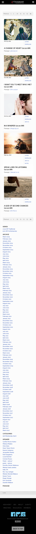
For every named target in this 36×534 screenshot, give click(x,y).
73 (27, 13)
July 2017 (5, 422)
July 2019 (5, 370)
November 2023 (8, 271)
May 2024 (6, 258)
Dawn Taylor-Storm (9, 448)
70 (17, 13)
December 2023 (8, 269)
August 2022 (6, 303)
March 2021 (6, 340)
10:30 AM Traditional (9, 229)
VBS (14, 504)
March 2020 (6, 353)
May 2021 (5, 336)
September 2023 (8, 275)
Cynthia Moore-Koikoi (9, 442)
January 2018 (7, 409)
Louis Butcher (7, 457)
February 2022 (7, 316)
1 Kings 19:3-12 (14, 128)
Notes (26, 163)
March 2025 (6, 237)
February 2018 (7, 406)
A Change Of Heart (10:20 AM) (17, 48)
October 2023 (7, 273)
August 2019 (6, 368)
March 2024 (6, 262)
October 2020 (7, 351)
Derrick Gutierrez (8, 450)
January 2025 (7, 241)
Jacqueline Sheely (8, 452)
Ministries (7, 508)
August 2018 (6, 394)
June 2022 (6, 308)
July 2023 (5, 280)
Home (4, 493)
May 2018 (5, 400)
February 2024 (7, 265)
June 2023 (6, 282)
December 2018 (8, 385)
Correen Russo (7, 459)
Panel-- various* (7, 461)
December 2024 (8, 243)
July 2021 (5, 331)
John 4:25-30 (14, 89)
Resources (17, 508)
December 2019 (8, 359)
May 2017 (5, 426)
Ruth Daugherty (7, 454)
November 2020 (8, 348)
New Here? (7, 504)
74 (30, 13)
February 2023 (7, 290)
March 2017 (6, 430)
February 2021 (7, 342)
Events (28, 504)
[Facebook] (13, 514)
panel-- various (7, 463)
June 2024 (6, 256)
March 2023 (6, 288)
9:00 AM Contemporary (10, 231)
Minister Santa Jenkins (9, 467)
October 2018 (7, 389)
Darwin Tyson (7, 476)
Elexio (18, 521)
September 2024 (8, 249)
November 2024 (8, 245)
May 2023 (5, 284)
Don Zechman (7, 480)
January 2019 (7, 383)
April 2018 (6, 402)
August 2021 (6, 329)
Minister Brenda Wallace (10, 474)
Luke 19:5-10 (13, 51)
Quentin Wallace (8, 482)
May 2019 (5, 374)
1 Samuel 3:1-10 (14, 172)
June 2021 (6, 333)
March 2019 (6, 379)
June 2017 (6, 424)
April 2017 (6, 428)
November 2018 (8, 387)
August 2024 (6, 252)
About (20, 504)
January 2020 (7, 357)
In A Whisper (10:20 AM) (14, 126)
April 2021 (6, 338)
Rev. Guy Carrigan (8, 472)
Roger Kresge (7, 478)
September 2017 (8, 417)
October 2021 (7, 325)
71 (20, 13)
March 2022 (6, 314)
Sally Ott (5, 469)
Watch (27, 121)
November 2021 (8, 323)
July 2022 (5, 305)
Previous (6, 13)
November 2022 (8, 297)
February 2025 (7, 239)
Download (28, 44)
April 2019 (6, 376)
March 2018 (6, 404)
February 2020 (7, 355)
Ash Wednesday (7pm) (9, 436)
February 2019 (7, 381)
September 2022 (8, 301)
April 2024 (6, 260)
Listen (27, 41)
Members (27, 508)
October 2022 (7, 299)
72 (24, 13)
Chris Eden (6, 446)
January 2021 (6, 344)
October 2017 (7, 415)
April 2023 (6, 286)
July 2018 (5, 396)
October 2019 (7, 363)
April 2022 (6, 312)
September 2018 (8, 391)
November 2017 (8, 413)
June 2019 (6, 372)
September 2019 (8, 366)
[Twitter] (18, 514)
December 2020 (8, 346)
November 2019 (8, 361)
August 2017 (6, 419)
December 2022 (8, 295)
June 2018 (6, 398)
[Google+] (23, 514)
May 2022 (5, 310)
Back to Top (18, 529)
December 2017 (8, 411)
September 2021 (8, 327)
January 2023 (7, 293)
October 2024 (7, 247)
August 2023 (6, 277)
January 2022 (7, 318)
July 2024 (5, 254)
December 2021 (8, 320)
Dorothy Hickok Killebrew (11, 465)
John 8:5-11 (13, 211)
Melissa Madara (7, 444)
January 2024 (7, 267)
